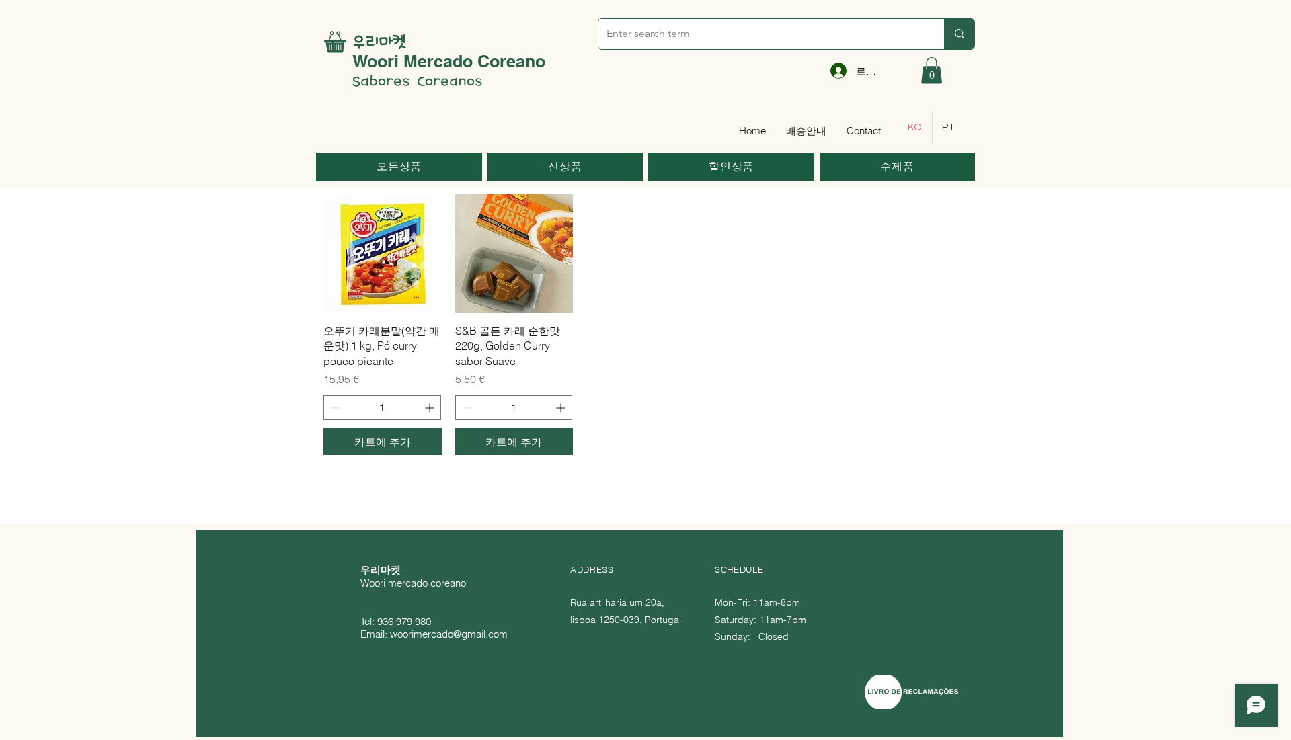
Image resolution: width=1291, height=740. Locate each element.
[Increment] (430, 407)
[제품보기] (382, 253)
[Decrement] (333, 407)
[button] (932, 70)
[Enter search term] (959, 34)
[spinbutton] (382, 407)
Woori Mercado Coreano (448, 61)
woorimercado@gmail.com (449, 634)
